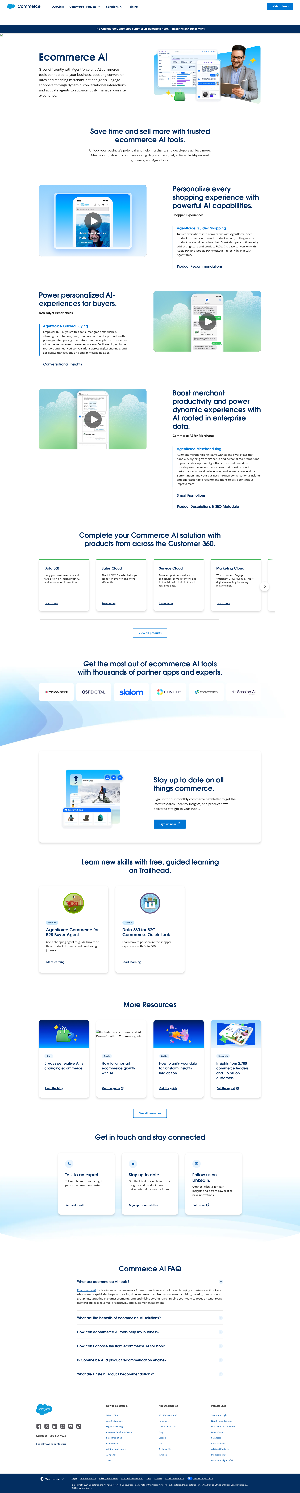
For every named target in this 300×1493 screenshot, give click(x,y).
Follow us (199, 1205)
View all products (150, 633)
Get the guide (111, 1088)
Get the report (226, 1088)
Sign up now (168, 824)
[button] (264, 586)
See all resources (150, 1113)
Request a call (74, 1205)
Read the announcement (188, 29)
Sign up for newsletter (143, 1205)
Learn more (51, 603)
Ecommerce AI (86, 1290)
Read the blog (54, 1088)
